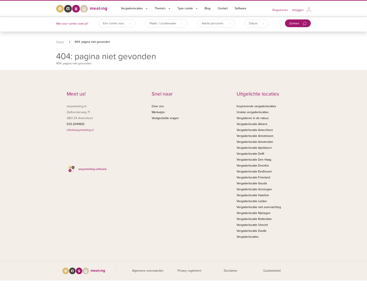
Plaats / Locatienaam (163, 23)
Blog (207, 8)
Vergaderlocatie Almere (252, 124)
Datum (253, 23)
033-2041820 (76, 124)
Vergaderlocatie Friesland (253, 177)
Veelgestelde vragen (165, 118)
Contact (223, 8)
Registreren (280, 10)
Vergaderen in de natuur (253, 118)
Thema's (161, 8)
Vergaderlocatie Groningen (254, 189)
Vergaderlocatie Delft (250, 154)
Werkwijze (158, 112)
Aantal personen (213, 23)
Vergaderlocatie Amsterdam (255, 142)
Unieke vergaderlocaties (253, 112)
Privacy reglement (189, 270)
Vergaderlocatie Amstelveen (255, 136)
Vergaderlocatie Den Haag (254, 159)
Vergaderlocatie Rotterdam (254, 219)
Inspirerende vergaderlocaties (256, 106)
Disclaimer (230, 270)
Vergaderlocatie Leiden (252, 201)
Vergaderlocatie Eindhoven (254, 171)
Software (240, 8)
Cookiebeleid (272, 270)
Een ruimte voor (114, 23)
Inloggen (298, 10)
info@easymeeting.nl (80, 130)
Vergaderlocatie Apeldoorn (254, 148)
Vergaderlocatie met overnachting (259, 207)
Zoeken (294, 23)
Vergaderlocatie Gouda (252, 183)
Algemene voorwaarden (148, 270)
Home (60, 42)
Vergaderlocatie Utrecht (252, 225)
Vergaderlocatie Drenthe (253, 165)
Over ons (158, 106)
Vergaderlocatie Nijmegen (254, 213)
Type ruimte (185, 8)
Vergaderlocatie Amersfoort (255, 130)
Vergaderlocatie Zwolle (252, 231)
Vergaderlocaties (132, 8)
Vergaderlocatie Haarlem (253, 195)
